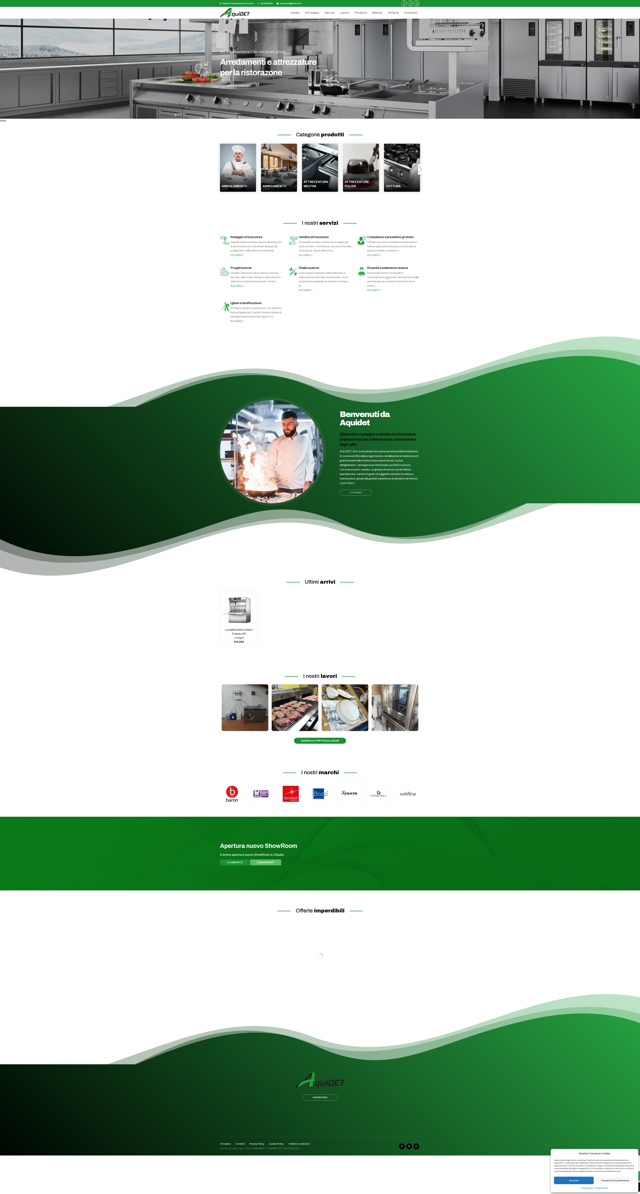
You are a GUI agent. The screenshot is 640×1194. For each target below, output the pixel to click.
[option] (320, 69)
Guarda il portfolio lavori (320, 740)
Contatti (410, 12)
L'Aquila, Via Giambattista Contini (238, 3)
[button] (4, 70)
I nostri (320, 223)
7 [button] (331, 114)
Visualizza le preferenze (615, 1180)
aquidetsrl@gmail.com (291, 3)
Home (295, 12)
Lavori (344, 12)
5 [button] (323, 114)
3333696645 (266, 3)
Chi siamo (312, 12)
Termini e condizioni (299, 1144)
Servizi (330, 12)
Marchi (377, 12)
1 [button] (309, 114)
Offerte (393, 12)
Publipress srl (291, 1148)
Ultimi (320, 582)
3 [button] (317, 114)
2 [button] (313, 114)
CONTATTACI (320, 1097)
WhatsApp (266, 862)
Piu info (236, 255)
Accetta (574, 1180)
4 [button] (320, 114)
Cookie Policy (587, 1188)
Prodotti (361, 12)
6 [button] (327, 114)
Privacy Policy (601, 1188)
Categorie (320, 135)
